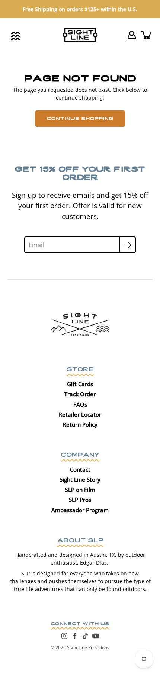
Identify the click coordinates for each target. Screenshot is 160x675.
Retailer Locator (80, 414)
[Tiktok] (85, 636)
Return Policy (80, 424)
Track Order (80, 394)
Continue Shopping (80, 117)
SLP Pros (80, 499)
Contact (80, 469)
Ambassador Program (80, 510)
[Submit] (127, 244)
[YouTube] (95, 636)
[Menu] (15, 36)
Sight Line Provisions (88, 648)
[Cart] (147, 35)
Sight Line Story (80, 479)
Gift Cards (80, 384)
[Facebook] (74, 636)
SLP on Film (80, 489)
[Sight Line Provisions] (80, 35)
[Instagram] (64, 636)
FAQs (80, 404)
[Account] (132, 35)
